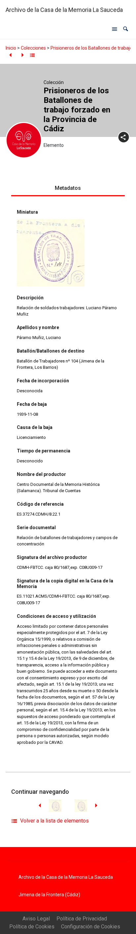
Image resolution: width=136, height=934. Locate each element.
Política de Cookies (31, 926)
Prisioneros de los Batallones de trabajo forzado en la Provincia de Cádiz (77, 109)
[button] (125, 28)
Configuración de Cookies (90, 926)
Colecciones (33, 48)
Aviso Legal (36, 918)
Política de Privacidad (81, 918)
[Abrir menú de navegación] (114, 29)
